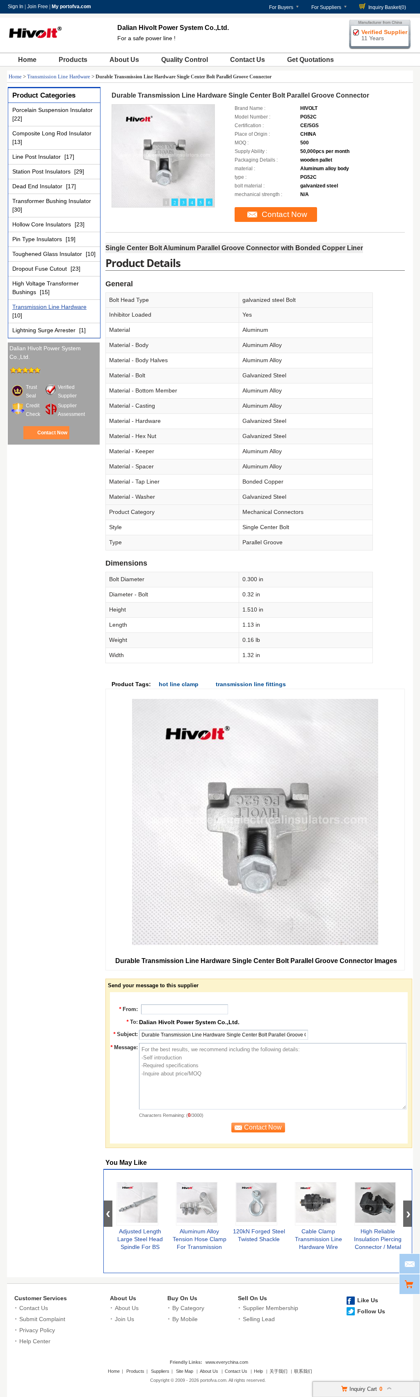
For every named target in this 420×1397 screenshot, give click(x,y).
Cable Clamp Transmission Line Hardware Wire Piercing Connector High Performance (318, 1247)
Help (258, 1371)
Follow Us (371, 1311)
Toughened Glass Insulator (48, 254)
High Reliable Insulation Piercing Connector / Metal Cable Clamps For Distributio (378, 1247)
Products (73, 59)
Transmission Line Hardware (58, 76)
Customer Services (40, 1298)
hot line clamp (179, 684)
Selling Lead (259, 1319)
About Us (124, 59)
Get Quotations (310, 59)
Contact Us (247, 59)
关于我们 (278, 1371)
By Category (188, 1308)
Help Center (34, 1341)
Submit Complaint (42, 1319)
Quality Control (184, 59)
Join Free (37, 6)
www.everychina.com (226, 1362)
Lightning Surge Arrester (44, 330)
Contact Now (52, 433)
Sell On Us (252, 1298)
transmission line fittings (251, 684)
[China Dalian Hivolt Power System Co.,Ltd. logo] (35, 43)
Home (27, 59)
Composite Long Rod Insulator (51, 133)
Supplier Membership (270, 1308)
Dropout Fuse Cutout (40, 268)
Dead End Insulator (38, 186)
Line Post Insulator (37, 156)
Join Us (124, 1319)
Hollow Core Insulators (42, 224)
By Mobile (185, 1319)
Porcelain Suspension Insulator (52, 110)
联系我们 (303, 1371)
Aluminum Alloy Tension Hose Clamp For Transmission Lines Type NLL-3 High (199, 1247)
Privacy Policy (37, 1330)
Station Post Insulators (42, 171)
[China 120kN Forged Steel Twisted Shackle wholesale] (256, 1203)
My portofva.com (71, 6)
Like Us (367, 1300)
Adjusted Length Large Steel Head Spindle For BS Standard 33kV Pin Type (140, 1247)
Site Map (184, 1371)
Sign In (15, 6)
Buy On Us (182, 1298)
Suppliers (160, 1371)
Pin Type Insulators (38, 239)
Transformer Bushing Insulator (51, 201)
